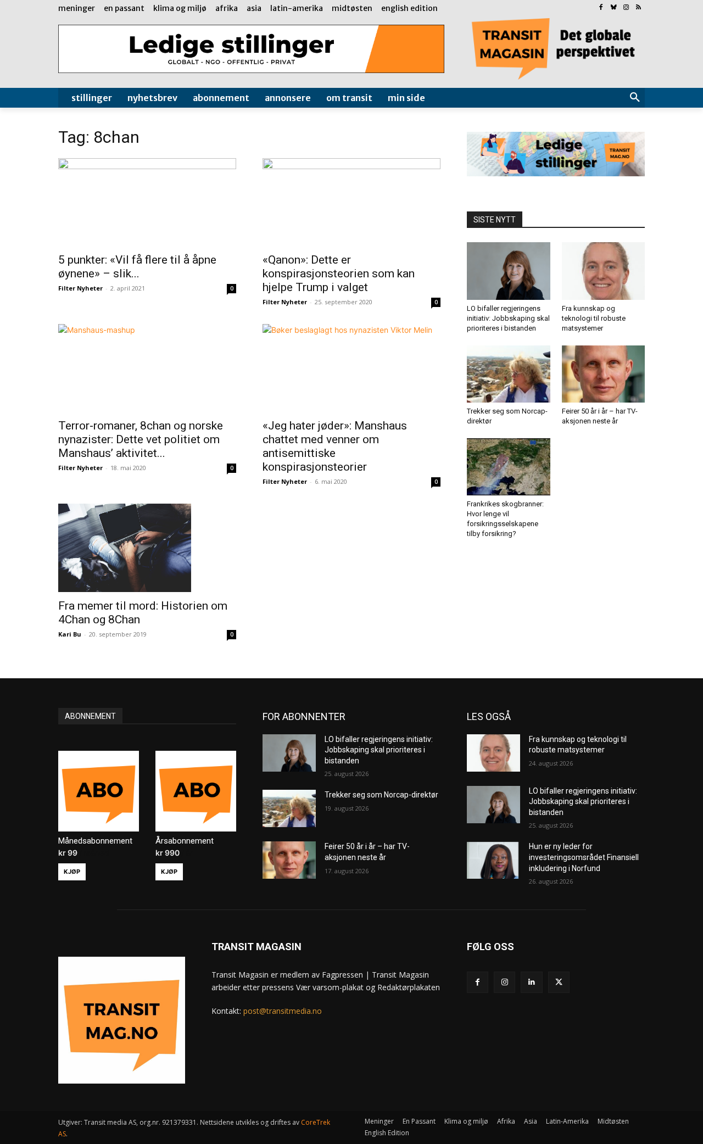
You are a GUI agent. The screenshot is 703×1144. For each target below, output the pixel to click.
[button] (635, 98)
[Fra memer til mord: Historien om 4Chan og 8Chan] (147, 547)
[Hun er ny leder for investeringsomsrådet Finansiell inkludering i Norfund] (493, 860)
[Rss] (638, 8)
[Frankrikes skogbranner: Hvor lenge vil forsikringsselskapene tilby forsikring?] (508, 466)
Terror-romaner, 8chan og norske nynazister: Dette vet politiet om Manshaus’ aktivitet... (140, 439)
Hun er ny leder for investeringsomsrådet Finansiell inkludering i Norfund (584, 857)
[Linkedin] (531, 982)
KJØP (72, 871)
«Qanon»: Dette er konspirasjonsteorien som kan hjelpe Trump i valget (339, 273)
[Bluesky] (613, 8)
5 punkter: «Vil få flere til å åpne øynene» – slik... (137, 266)
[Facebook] (601, 8)
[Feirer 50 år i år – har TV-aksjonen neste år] (603, 374)
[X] (559, 982)
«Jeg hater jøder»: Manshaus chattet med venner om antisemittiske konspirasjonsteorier (335, 446)
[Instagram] (626, 8)
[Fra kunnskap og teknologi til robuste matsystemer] (603, 270)
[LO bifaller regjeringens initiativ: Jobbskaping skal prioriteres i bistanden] (508, 270)
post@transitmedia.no (282, 1011)
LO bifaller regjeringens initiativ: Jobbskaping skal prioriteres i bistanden (508, 318)
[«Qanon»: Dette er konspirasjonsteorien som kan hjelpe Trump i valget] (351, 202)
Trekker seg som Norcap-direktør (381, 794)
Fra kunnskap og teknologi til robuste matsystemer (594, 318)
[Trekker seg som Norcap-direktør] (508, 374)
